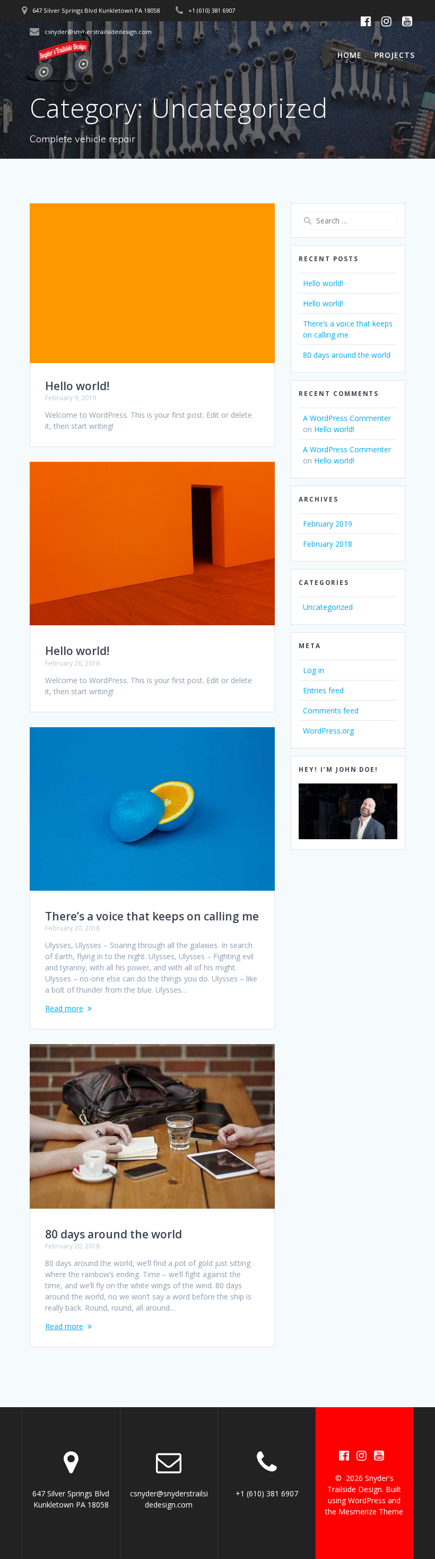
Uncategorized (328, 607)
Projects (395, 55)
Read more (64, 1008)
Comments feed (331, 710)
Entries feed (323, 690)
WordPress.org (328, 731)
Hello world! (77, 385)
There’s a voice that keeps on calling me (152, 916)
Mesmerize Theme (370, 1511)
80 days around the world (113, 1234)
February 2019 (327, 524)
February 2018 (327, 544)
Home (349, 55)
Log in (313, 670)
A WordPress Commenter (347, 418)
